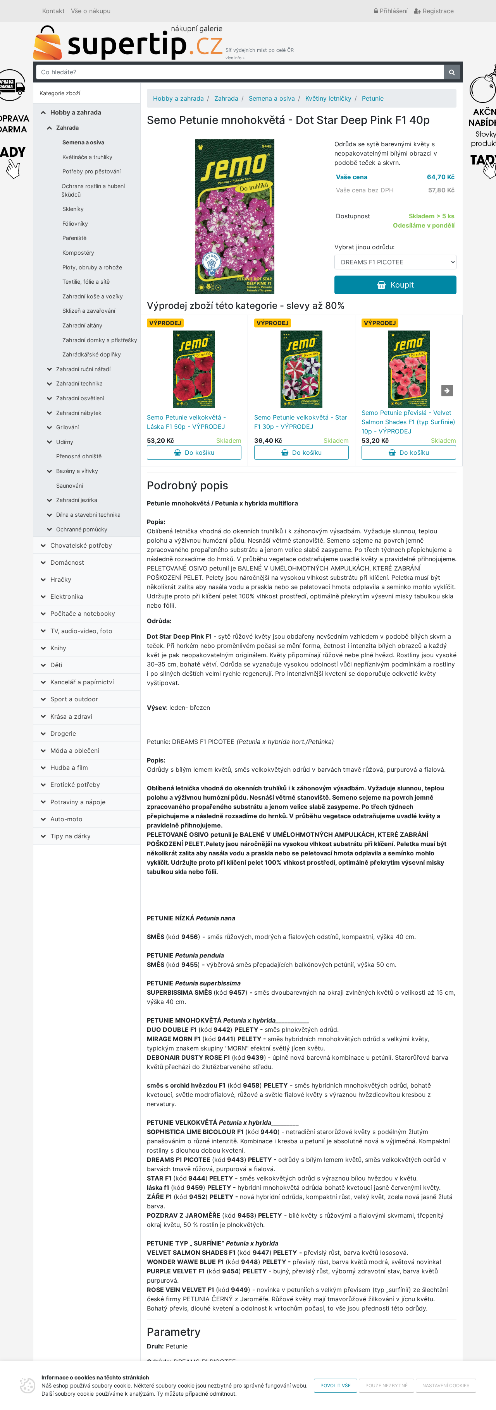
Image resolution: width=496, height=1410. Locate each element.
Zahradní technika (79, 383)
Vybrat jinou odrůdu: (364, 247)
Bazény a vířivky (77, 471)
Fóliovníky (75, 223)
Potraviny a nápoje (77, 802)
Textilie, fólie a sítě (86, 281)
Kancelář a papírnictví (82, 682)
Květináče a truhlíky (87, 157)
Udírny (64, 442)
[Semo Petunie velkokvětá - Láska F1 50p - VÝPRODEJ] (194, 369)
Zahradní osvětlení (80, 398)
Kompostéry (78, 252)
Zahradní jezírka (76, 500)
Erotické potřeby (75, 784)
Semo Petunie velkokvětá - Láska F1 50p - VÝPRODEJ (186, 421)
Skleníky (73, 209)
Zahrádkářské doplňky (91, 354)
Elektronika (66, 596)
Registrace (437, 11)
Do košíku (197, 452)
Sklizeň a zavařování (88, 310)
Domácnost (67, 562)
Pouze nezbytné (386, 1385)
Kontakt (53, 11)
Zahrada (67, 127)
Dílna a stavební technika (88, 514)
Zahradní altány (82, 325)
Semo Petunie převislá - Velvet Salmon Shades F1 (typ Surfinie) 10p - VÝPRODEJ (408, 422)
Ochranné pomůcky (81, 529)
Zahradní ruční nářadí (83, 369)
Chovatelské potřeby (81, 545)
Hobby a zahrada (75, 112)
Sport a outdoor (74, 699)
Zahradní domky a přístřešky (99, 340)
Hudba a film (69, 767)
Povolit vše (335, 1385)
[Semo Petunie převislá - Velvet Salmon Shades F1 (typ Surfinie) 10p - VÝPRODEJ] (409, 369)
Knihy (58, 648)
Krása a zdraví (71, 716)
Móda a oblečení (74, 750)
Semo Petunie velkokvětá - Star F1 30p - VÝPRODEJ (300, 421)
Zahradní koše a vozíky (92, 296)
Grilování (67, 427)
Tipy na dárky (70, 836)
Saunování (69, 485)
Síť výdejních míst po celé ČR (260, 53)
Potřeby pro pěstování (91, 171)
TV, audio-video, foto (81, 631)
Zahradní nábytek (79, 412)
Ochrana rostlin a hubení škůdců (93, 190)
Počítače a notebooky (82, 613)
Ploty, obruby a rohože (92, 267)
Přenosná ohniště (79, 456)
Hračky (60, 579)
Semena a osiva (83, 142)
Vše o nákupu (90, 11)
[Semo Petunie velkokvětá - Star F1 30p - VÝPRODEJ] (301, 369)
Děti (56, 665)
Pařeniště (74, 238)
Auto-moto (66, 819)
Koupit (400, 285)
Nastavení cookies (446, 1385)
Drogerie (63, 733)
